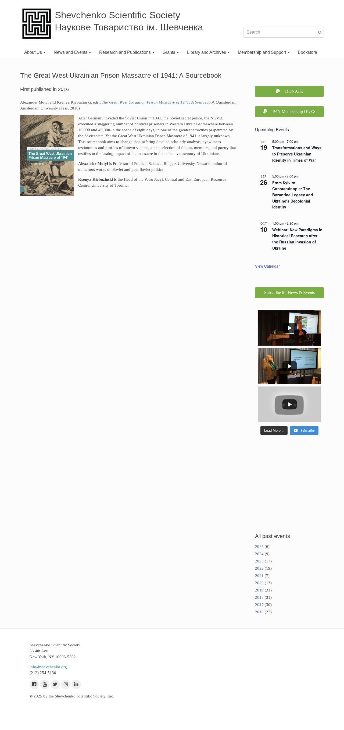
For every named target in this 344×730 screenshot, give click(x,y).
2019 (259, 590)
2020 (259, 583)
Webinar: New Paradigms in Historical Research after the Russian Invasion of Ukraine (297, 239)
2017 (259, 605)
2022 (259, 568)
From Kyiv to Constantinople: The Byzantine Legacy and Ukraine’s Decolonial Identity (292, 195)
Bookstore (307, 52)
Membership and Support (262, 52)
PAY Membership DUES (294, 111)
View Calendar (267, 266)
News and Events (70, 52)
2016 (259, 612)
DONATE (294, 91)
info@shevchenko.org (48, 667)
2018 (259, 597)
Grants (169, 52)
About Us (33, 52)
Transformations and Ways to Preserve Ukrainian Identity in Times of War (296, 153)
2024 (259, 554)
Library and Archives (206, 52)
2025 (259, 546)
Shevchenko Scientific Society (117, 15)
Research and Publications (125, 52)
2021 (259, 575)
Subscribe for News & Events (289, 292)
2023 (259, 561)
